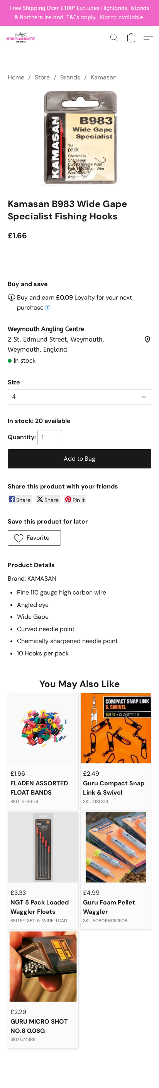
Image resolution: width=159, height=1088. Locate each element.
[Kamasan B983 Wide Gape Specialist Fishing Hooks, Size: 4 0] (79, 138)
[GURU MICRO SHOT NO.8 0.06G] (43, 966)
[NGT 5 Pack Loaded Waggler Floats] (43, 847)
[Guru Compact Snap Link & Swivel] (116, 728)
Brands (70, 77)
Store (42, 77)
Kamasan (104, 77)
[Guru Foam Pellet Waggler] (116, 847)
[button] (21, 37)
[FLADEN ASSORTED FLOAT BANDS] (43, 728)
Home (16, 77)
